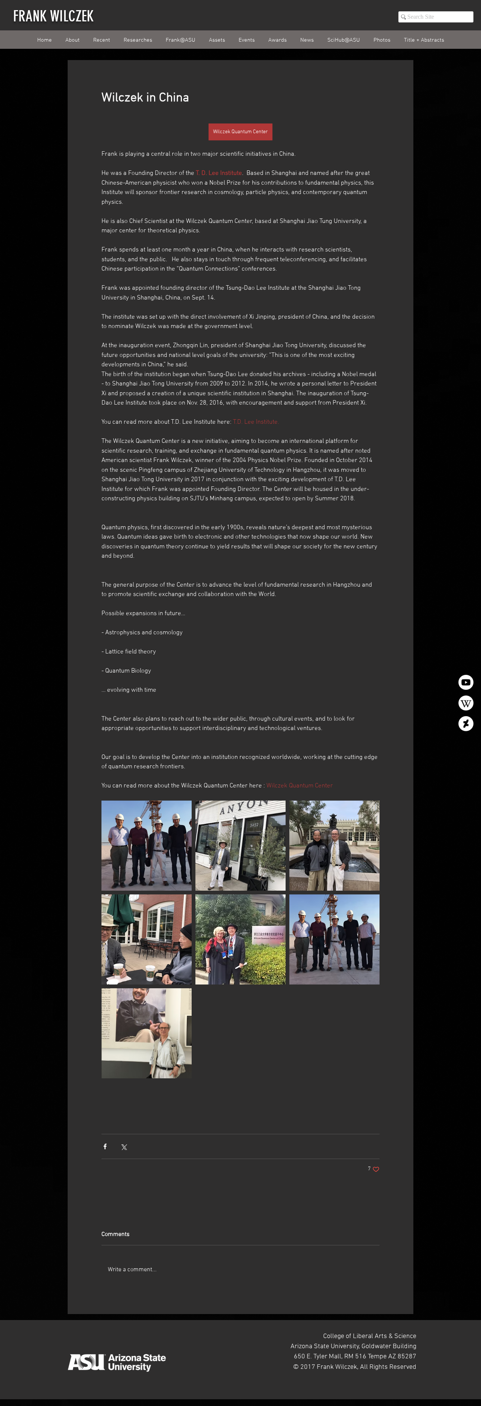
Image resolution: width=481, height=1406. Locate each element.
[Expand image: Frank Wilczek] (240, 846)
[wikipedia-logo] (465, 703)
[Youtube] (465, 682)
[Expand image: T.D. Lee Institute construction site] (334, 939)
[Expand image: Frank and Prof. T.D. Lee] (334, 846)
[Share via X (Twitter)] (123, 1146)
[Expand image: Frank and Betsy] (240, 939)
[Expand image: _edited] (146, 846)
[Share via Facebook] (105, 1146)
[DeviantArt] (465, 723)
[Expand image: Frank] (146, 1033)
